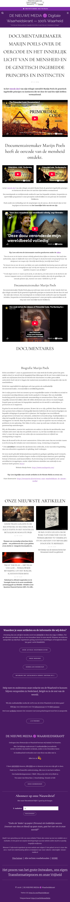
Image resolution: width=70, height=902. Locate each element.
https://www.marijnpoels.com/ (43, 467)
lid (21, 635)
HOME (55, 858)
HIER (31, 766)
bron (22, 464)
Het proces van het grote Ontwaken (27, 870)
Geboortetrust (39, 707)
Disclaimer (17, 858)
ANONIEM (15, 766)
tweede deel (14, 89)
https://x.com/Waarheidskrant (39, 893)
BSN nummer (54, 707)
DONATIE (40, 635)
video (59, 252)
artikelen (13, 711)
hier (54, 635)
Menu (68, 13)
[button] (2, 13)
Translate (40, 4)
